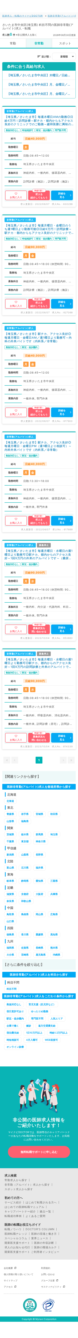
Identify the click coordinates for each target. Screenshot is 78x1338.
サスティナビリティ (51, 1286)
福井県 (39, 867)
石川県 (25, 867)
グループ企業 (48, 1280)
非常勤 (39, 43)
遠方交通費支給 (46, 1025)
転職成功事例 (13, 1216)
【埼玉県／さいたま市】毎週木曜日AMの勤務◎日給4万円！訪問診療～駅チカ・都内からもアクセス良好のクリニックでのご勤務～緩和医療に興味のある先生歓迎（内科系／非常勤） (39, 120)
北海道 (10, 800)
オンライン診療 (15, 1046)
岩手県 (25, 813)
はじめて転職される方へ (41, 1202)
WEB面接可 (51, 1039)
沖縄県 (56, 954)
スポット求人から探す (19, 1189)
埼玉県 (54, 834)
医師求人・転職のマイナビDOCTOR (22, 15)
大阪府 (39, 894)
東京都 (25, 841)
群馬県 (39, 834)
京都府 (25, 894)
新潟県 (10, 854)
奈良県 (10, 901)
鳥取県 (10, 914)
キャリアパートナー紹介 (20, 1211)
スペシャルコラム (16, 1238)
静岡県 (25, 880)
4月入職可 (32, 1039)
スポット (65, 43)
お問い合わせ (48, 1274)
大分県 (10, 954)
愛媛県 (39, 934)
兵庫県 (54, 894)
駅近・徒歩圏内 (15, 1018)
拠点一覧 (45, 1211)
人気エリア (57, 1018)
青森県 (10, 813)
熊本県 (54, 947)
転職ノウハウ (13, 1229)
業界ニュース (39, 1238)
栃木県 (25, 834)
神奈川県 (41, 841)
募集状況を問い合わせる (39, 630)
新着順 (64, 56)
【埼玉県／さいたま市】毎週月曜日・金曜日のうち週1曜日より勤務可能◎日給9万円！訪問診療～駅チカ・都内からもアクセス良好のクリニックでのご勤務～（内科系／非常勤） (38, 229)
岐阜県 (10, 880)
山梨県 (25, 854)
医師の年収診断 (44, 1242)
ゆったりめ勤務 (39, 1011)
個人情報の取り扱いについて (18, 1274)
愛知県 (39, 880)
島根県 (25, 914)
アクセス (8, 1286)
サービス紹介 (13, 1202)
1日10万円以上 (34, 1032)
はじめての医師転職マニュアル (24, 1207)
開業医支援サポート (17, 1242)
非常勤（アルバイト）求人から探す (27, 1184)
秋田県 (54, 813)
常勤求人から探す (16, 1180)
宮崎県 (25, 954)
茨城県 (10, 834)
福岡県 (10, 947)
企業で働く (13, 1025)
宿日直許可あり (15, 1011)
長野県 (39, 854)
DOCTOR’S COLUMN (40, 1229)
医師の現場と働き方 (44, 1233)
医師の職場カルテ (45, 1247)
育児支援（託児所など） (42, 1004)
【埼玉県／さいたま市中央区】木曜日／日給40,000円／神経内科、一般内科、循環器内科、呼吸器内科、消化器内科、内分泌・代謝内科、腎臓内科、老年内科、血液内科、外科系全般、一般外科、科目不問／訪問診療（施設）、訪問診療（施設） (41, 75)
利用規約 (45, 1268)
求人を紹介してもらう (39, 196)
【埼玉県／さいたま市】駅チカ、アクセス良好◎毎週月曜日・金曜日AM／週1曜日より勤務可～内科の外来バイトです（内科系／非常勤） (38, 337)
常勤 (13, 43)
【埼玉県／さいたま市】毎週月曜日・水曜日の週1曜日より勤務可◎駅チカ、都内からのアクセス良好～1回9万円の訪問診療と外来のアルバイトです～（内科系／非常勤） (39, 663)
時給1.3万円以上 (59, 1032)
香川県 (25, 934)
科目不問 (11, 988)
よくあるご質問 (35, 1216)
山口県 (10, 921)
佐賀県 (25, 947)
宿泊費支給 (13, 1032)
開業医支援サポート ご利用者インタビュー (32, 1252)
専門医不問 (37, 1018)
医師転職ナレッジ (16, 1233)
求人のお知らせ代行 (17, 1247)
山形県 (10, 821)
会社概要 (8, 1268)
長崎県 (39, 947)
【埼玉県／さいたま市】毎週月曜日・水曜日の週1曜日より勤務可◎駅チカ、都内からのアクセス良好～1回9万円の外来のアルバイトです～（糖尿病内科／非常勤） (39, 554)
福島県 (25, 821)
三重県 (54, 880)
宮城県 (39, 813)
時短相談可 (13, 1039)
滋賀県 (10, 894)
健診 (28, 1025)
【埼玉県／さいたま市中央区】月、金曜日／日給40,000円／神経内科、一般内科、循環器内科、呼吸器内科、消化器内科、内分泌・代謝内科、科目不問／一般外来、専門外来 (41, 94)
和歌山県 (26, 901)
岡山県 (39, 914)
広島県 (54, 914)
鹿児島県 (41, 954)
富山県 (10, 867)
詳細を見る (62, 195)
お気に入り (16, 197)
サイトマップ (10, 1280)
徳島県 (10, 934)
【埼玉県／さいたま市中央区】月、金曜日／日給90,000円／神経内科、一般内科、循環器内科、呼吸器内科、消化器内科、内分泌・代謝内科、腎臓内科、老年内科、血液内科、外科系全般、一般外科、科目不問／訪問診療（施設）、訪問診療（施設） (41, 84)
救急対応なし (14, 1004)
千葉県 (10, 841)
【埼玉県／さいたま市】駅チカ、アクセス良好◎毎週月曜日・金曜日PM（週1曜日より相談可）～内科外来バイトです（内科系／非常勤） (38, 446)
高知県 (54, 934)
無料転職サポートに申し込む (39, 1152)
